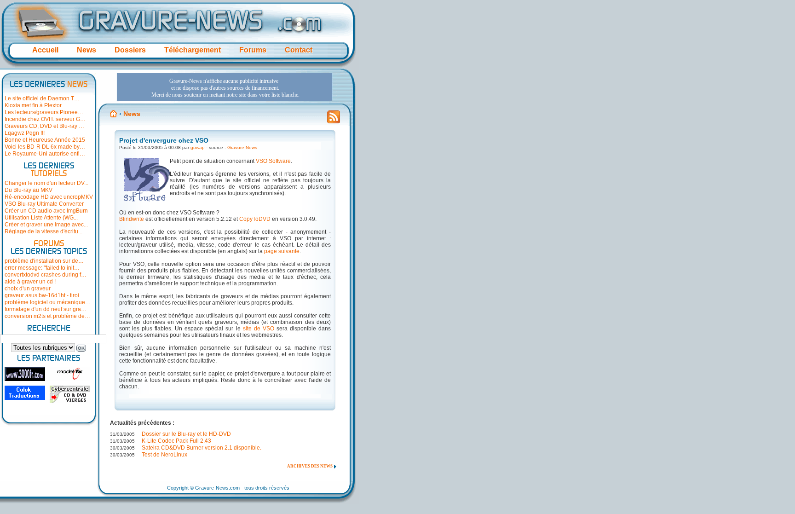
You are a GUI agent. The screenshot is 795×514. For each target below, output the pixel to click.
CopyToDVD (255, 219)
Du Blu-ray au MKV (28, 190)
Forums (252, 50)
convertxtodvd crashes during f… (45, 274)
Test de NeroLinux (164, 454)
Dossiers (130, 50)
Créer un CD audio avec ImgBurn (46, 211)
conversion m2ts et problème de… (47, 316)
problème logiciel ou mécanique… (48, 302)
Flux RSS (333, 119)
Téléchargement (192, 50)
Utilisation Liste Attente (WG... (41, 217)
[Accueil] (113, 113)
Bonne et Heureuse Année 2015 (45, 140)
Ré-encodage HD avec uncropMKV (49, 197)
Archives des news (310, 466)
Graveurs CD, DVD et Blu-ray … (44, 126)
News (86, 50)
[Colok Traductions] (25, 393)
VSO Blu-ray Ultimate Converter (44, 204)
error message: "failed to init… (42, 268)
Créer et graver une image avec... (46, 224)
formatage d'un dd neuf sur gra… (45, 309)
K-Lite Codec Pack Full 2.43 (176, 441)
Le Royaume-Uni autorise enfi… (45, 153)
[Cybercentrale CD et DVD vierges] (70, 394)
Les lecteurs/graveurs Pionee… (44, 112)
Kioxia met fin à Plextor (33, 105)
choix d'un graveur (28, 288)
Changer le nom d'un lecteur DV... (46, 183)
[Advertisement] (224, 87)
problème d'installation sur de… (44, 261)
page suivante (282, 251)
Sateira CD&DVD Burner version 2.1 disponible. (201, 448)
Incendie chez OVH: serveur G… (45, 119)
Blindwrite (131, 219)
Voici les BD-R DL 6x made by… (45, 147)
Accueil (45, 50)
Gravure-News (242, 147)
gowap (197, 147)
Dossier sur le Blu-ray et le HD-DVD (186, 434)
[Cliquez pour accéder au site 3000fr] (25, 374)
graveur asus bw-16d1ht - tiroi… (45, 295)
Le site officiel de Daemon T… (42, 98)
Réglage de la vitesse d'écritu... (43, 231)
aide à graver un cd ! (30, 281)
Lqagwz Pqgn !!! (25, 133)
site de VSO (258, 328)
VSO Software (273, 161)
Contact (298, 50)
